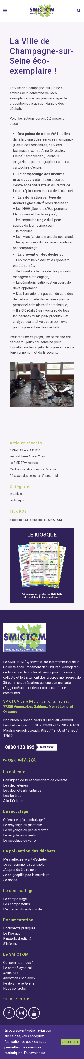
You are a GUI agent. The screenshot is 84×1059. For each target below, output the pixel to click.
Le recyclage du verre (19, 840)
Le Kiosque (17, 500)
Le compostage (15, 899)
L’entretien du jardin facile (22, 909)
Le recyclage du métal (19, 835)
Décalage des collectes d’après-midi (34, 475)
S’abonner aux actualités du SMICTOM (36, 520)
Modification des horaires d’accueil (33, 469)
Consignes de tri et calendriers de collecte (35, 780)
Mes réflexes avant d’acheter (25, 859)
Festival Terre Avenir (18, 983)
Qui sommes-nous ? (18, 963)
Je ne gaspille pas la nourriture (26, 875)
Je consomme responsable (24, 864)
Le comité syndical (17, 968)
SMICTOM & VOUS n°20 (26, 450)
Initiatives (16, 493)
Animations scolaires (19, 978)
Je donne (10, 880)
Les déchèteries (15, 785)
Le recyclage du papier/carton (25, 830)
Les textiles (12, 796)
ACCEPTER (70, 1042)
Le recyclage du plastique (22, 825)
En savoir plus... (35, 1053)
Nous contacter (14, 988)
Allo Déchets (13, 801)
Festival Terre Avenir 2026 (27, 456)
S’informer (11, 944)
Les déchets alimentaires (22, 790)
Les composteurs (16, 904)
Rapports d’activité (17, 939)
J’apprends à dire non (19, 870)
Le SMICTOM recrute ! (24, 462)
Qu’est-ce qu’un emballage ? (24, 820)
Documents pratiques (19, 928)
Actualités (10, 973)
